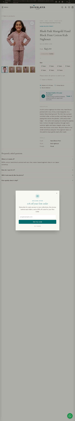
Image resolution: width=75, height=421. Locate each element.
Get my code (37, 222)
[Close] (56, 193)
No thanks (37, 226)
